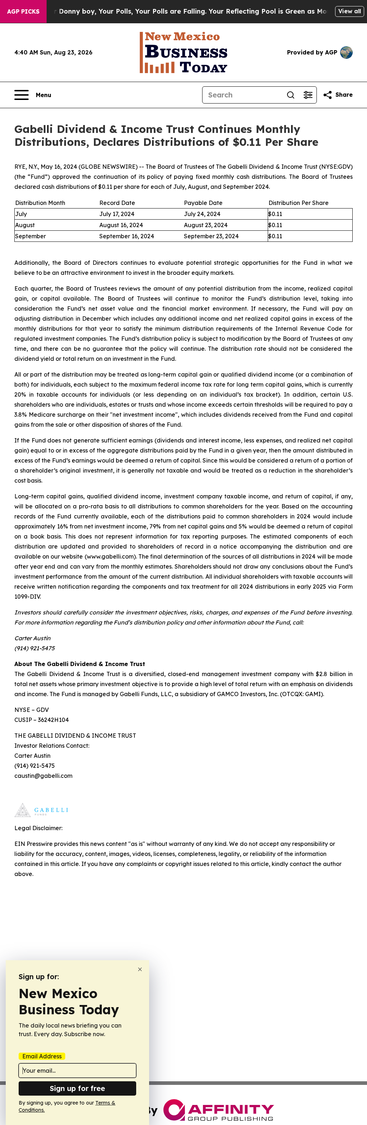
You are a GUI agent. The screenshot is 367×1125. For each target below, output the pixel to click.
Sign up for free (77, 1088)
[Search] (290, 95)
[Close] (140, 969)
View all (349, 11)
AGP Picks (23, 11)
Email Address (42, 1056)
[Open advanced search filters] (307, 95)
